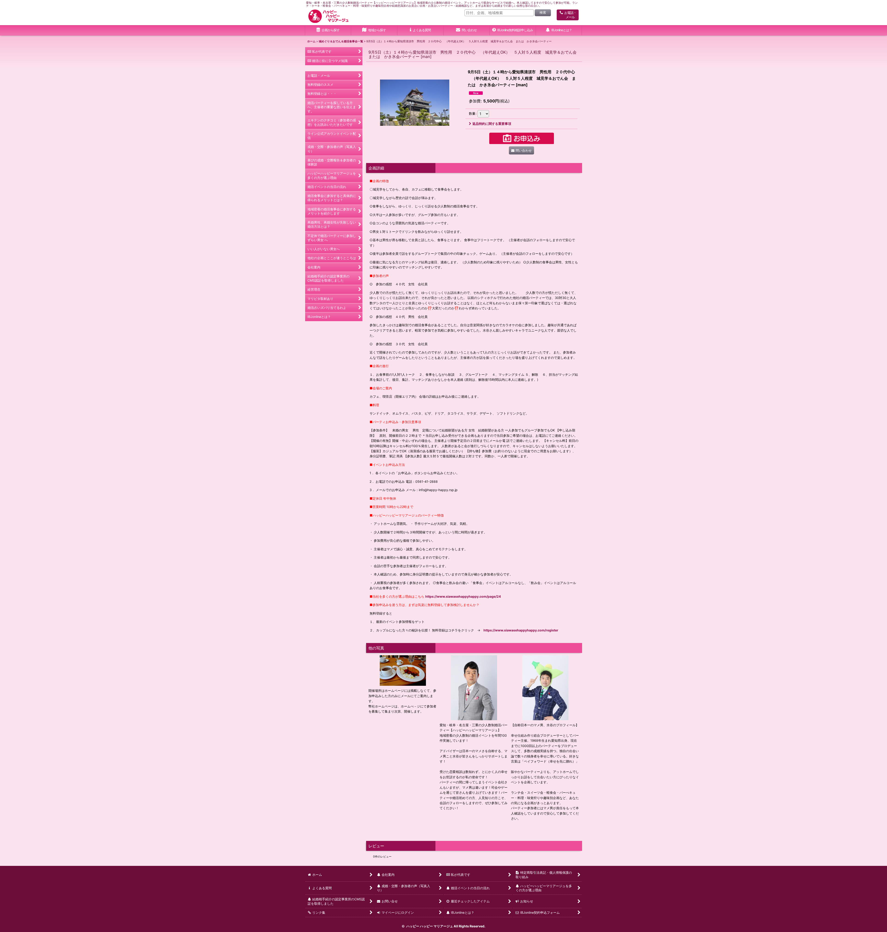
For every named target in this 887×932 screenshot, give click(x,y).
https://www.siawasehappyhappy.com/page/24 (463, 596)
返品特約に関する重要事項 (491, 124)
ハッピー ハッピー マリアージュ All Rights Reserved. (445, 926)
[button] (374, 30)
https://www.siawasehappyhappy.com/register (520, 630)
